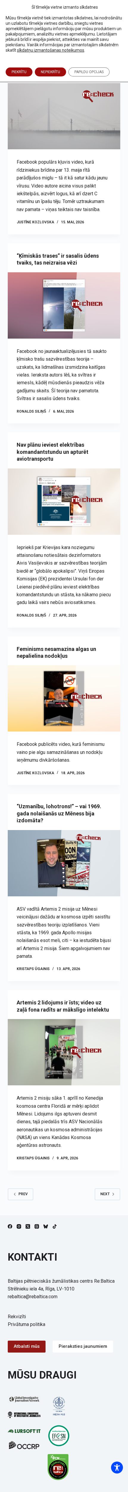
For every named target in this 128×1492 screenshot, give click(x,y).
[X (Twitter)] (28, 1226)
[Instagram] (19, 1226)
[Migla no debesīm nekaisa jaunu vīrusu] (64, 116)
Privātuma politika (26, 1324)
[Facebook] (10, 1226)
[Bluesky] (45, 1226)
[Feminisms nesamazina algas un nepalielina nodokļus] (64, 698)
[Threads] (37, 1226)
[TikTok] (54, 1226)
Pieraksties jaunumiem (83, 1346)
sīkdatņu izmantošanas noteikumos (50, 50)
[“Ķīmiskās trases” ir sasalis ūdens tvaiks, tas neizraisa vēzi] (64, 305)
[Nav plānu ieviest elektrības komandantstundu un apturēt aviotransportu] (64, 501)
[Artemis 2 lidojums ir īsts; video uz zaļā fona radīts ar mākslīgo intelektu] (64, 1052)
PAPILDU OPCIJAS (89, 72)
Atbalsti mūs (27, 1346)
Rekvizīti (17, 1316)
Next (105, 1194)
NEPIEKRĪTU (50, 72)
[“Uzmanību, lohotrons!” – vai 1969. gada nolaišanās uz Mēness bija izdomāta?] (64, 863)
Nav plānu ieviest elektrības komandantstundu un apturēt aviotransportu (52, 452)
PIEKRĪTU (19, 72)
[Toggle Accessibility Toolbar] (117, 1467)
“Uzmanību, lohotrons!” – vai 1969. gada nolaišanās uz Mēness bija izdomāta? (59, 813)
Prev (23, 1194)
